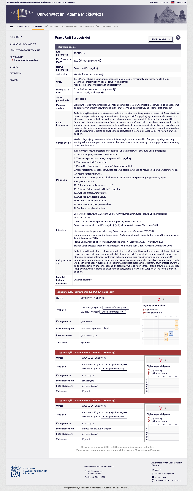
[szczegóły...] (163, 299)
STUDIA (14, 66)
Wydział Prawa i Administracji (89, 74)
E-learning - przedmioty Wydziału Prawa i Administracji (101, 82)
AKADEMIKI (16, 73)
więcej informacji (113, 307)
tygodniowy (152, 309)
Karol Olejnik (103, 328)
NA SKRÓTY (16, 37)
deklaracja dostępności (164, 473)
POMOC (14, 80)
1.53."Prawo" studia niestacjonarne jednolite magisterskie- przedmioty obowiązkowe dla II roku (121, 79)
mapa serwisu (160, 477)
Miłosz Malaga (88, 328)
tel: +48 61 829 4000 (96, 477)
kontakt (158, 470)
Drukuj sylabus (159, 39)
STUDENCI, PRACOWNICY (23, 43)
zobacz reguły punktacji (88, 92)
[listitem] (24, 26)
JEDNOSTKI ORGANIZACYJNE (25, 50)
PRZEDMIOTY (17, 57)
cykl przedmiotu (154, 312)
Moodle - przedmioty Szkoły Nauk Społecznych (97, 85)
